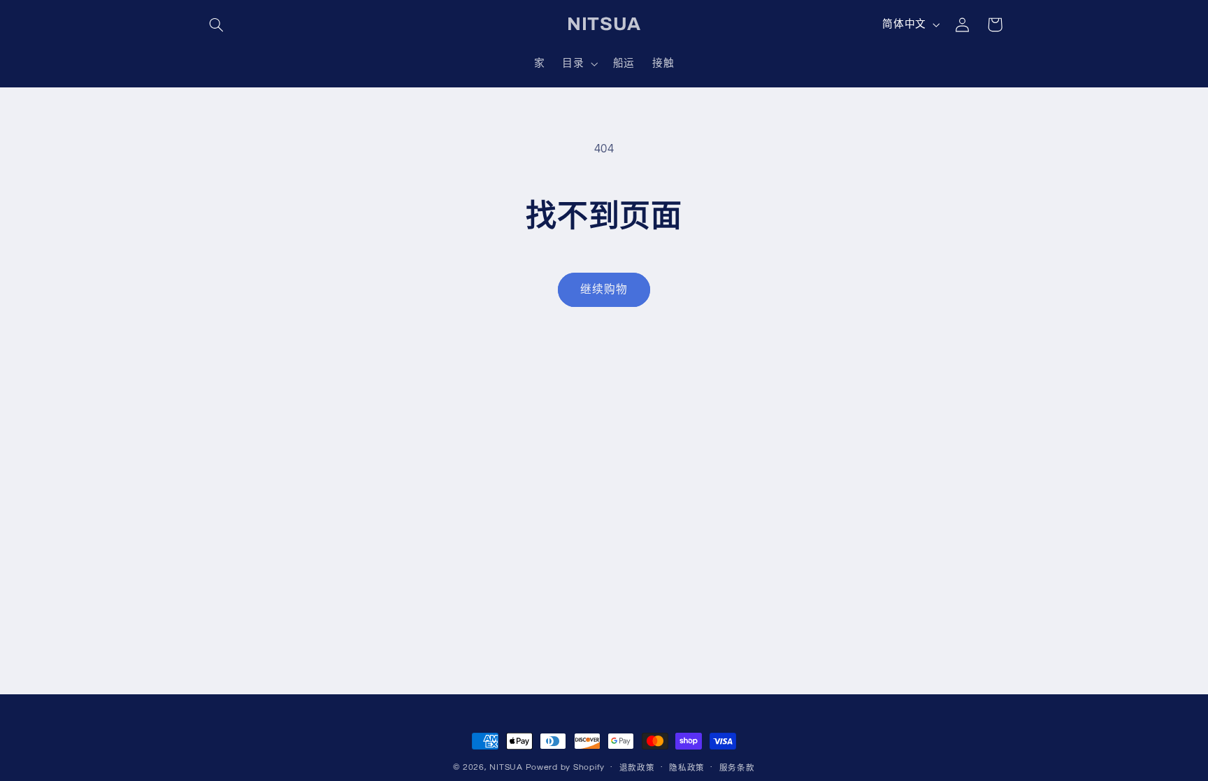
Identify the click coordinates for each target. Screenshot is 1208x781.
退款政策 (637, 768)
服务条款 (737, 768)
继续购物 (604, 289)
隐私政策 (687, 768)
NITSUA (505, 767)
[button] (217, 24)
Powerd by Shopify (565, 767)
